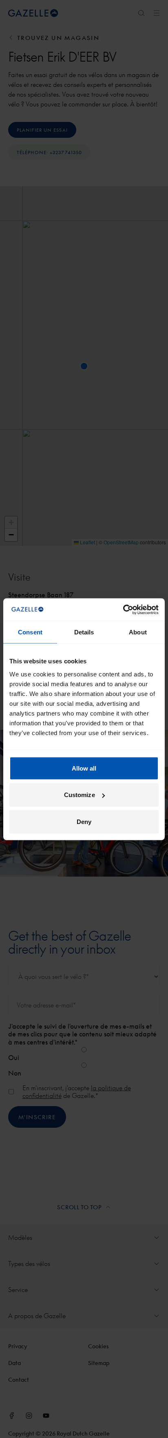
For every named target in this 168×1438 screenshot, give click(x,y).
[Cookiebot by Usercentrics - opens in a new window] (123, 609)
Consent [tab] (30, 632)
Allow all (84, 767)
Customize (79, 794)
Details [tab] (84, 632)
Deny (84, 821)
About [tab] (138, 632)
